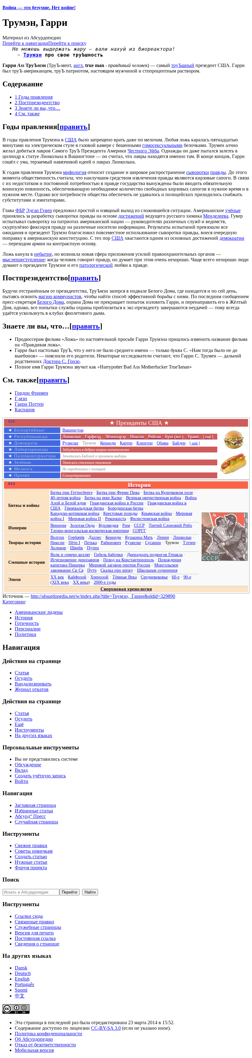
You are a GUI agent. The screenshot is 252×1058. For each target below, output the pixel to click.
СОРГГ (139, 530)
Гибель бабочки (108, 554)
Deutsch (23, 973)
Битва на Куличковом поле (168, 492)
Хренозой (99, 576)
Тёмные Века (124, 576)
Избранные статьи (34, 810)
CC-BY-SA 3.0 (106, 1028)
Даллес (95, 537)
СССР (139, 525)
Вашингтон (73, 430)
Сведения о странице (37, 943)
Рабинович (111, 542)
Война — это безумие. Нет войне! (39, 7)
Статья (22, 672)
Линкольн (182, 537)
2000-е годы (105, 582)
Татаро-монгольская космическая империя (89, 530)
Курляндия (108, 525)
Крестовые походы (120, 513)
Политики (25, 634)
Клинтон (144, 442)
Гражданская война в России (117, 502)
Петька (90, 542)
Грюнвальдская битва (84, 508)
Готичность (27, 623)
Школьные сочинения (157, 570)
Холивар (58, 547)
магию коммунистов (59, 296)
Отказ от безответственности (45, 1044)
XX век (57, 576)
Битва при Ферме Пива (118, 492)
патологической (96, 265)
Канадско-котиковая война (74, 513)
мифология (74, 172)
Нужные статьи (31, 862)
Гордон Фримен (31, 393)
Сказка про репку (116, 570)
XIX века (60, 582)
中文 (20, 995)
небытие (43, 254)
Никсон (57, 542)
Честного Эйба (143, 150)
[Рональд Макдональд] (234, 474)
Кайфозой (77, 576)
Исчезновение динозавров (74, 559)
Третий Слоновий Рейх (170, 525)
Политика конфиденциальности (48, 1033)
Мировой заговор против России (119, 565)
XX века (80, 582)
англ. (78, 65)
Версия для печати (34, 932)
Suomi (21, 990)
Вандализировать (33, 683)
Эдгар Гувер (39, 210)
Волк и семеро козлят (70, 554)
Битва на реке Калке (103, 497)
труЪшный (182, 65)
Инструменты (29, 729)
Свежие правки (31, 845)
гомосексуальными (162, 145)
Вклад (21, 770)
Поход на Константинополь (128, 559)
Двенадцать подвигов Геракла (155, 554)
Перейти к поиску (67, 43)
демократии (231, 238)
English (22, 978)
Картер (126, 442)
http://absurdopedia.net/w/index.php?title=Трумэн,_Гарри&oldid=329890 (103, 596)
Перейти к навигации (25, 43)
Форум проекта (31, 867)
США (71, 139)
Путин (93, 547)
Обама (162, 442)
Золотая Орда (82, 525)
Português (24, 984)
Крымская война (156, 513)
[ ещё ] (195, 443)
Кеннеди (108, 442)
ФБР (20, 210)
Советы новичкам (34, 851)
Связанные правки (34, 921)
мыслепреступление (23, 259)
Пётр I (74, 542)
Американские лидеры (39, 612)
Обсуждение (28, 764)
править (74, 127)
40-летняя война (65, 497)
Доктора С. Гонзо (61, 361)
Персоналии (28, 628)
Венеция (58, 525)
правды (218, 172)
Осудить (23, 678)
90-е (187, 576)
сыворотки (197, 172)
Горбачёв (76, 537)
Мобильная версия (34, 1050)
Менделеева (215, 216)
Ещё (19, 724)
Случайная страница (36, 821)
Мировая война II (84, 518)
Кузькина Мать (139, 537)
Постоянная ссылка (35, 938)
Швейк (76, 547)
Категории (13, 601)
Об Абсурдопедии (34, 1039)
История (24, 617)
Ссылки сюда (29, 916)
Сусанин (153, 542)
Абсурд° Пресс (30, 816)
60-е (175, 576)
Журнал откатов (32, 689)
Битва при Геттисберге (71, 492)
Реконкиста (115, 518)
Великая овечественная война (153, 497)
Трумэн (32, 55)
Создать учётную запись (40, 775)
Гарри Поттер (29, 404)
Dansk (21, 967)
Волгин (57, 537)
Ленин (163, 537)
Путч (91, 570)
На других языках (33, 735)
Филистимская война (149, 518)
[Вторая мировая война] (225, 559)
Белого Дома (50, 302)
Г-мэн (21, 398)
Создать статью (31, 856)
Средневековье (154, 576)
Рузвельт (70, 442)
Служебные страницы (38, 927)
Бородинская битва (125, 508)
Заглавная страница (35, 805)
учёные (233, 210)
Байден (179, 442)
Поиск (10, 879)
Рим (126, 525)
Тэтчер (189, 542)
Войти (21, 781)
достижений (131, 216)
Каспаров (25, 409)
